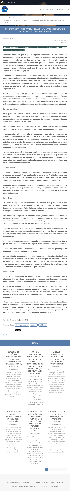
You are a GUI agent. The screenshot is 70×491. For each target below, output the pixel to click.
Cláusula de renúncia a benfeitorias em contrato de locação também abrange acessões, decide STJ (13, 359)
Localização (60, 9)
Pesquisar (2, 2)
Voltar (5, 335)
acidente (43, 325)
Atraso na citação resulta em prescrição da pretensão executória (56, 416)
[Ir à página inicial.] (4, 10)
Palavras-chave (8, 325)
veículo (33, 325)
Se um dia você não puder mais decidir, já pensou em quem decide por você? (13, 416)
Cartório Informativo (46, 9)
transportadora (22, 325)
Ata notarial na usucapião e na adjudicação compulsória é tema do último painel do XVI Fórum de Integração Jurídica (35, 421)
